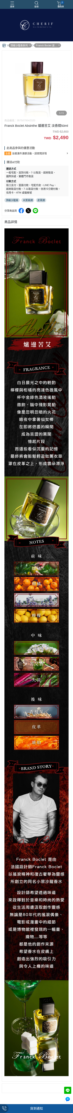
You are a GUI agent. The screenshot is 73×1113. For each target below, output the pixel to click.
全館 (7, 153)
